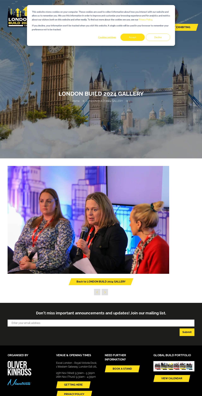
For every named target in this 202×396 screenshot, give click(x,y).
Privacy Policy (145, 19)
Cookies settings (107, 37)
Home (76, 100)
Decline (158, 37)
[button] (101, 281)
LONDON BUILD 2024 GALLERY (104, 100)
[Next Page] (105, 292)
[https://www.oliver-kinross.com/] (19, 374)
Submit (187, 332)
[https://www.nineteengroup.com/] (19, 384)
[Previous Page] (97, 292)
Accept (132, 37)
